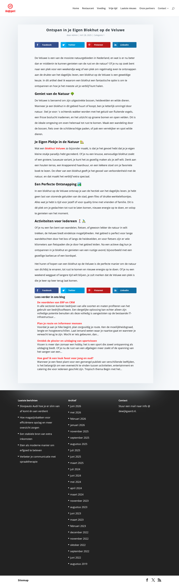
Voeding (101, 8)
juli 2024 (75, 469)
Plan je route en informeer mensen (60, 323)
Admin (75, 35)
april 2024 (76, 488)
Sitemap (23, 580)
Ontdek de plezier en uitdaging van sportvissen (67, 340)
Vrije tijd (113, 8)
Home (76, 8)
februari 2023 (78, 526)
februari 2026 (78, 418)
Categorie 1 (99, 35)
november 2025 (79, 431)
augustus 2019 (78, 564)
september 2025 (79, 437)
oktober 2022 (78, 545)
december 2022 (79, 532)
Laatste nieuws (128, 8)
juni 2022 (75, 557)
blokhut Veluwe (55, 148)
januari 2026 (77, 425)
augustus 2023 (78, 507)
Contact (162, 8)
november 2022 (79, 538)
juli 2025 (75, 450)
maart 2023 (76, 519)
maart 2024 (76, 494)
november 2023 (79, 500)
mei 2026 (75, 412)
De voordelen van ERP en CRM (56, 302)
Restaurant (88, 8)
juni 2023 (75, 513)
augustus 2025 (78, 444)
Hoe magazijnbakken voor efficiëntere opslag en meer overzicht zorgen (36, 422)
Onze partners (147, 8)
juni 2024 (75, 475)
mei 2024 (75, 481)
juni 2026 (75, 406)
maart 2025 (76, 463)
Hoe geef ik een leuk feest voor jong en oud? (65, 358)
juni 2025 (75, 456)
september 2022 (79, 551)
